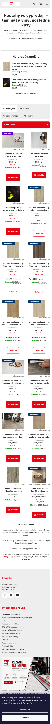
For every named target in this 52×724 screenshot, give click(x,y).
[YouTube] (17, 595)
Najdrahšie (24, 108)
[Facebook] (5, 595)
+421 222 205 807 (9, 587)
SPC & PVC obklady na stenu (13, 627)
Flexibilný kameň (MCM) (11, 633)
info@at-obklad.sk (9, 584)
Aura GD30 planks (36, 279)
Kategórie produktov (10, 624)
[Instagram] (11, 595)
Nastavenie (25, 709)
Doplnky (5, 640)
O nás (4, 621)
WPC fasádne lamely (10, 636)
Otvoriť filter (9, 124)
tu (32, 703)
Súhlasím (25, 717)
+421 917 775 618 (9, 589)
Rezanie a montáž (9, 643)
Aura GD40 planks (13, 279)
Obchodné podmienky (11, 614)
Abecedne (28, 115)
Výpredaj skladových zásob (13, 649)
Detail (37, 233)
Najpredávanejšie (11, 115)
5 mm (39, 220)
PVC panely (8, 557)
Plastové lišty (7, 646)
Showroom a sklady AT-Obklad (14, 652)
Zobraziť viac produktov (25, 93)
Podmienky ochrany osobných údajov (17, 617)
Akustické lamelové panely (12, 630)
